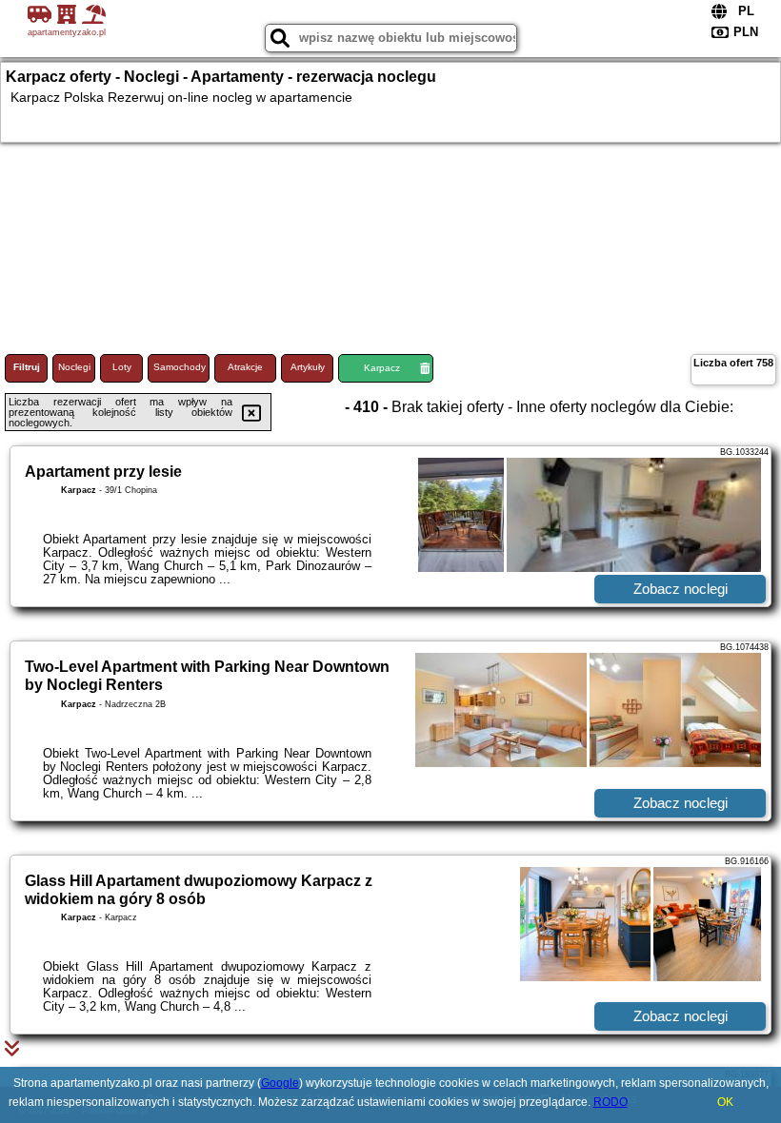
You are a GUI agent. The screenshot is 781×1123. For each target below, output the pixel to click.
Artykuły (307, 367)
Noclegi (74, 367)
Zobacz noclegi (680, 589)
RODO (610, 1102)
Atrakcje (245, 367)
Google (280, 1083)
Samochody (179, 367)
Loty (121, 367)
